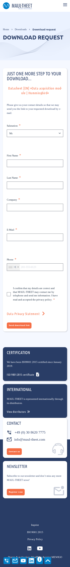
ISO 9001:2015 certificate (20, 374)
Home (6, 29)
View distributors (16, 411)
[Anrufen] (7, 560)
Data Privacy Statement (23, 313)
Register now (16, 492)
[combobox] (13, 267)
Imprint (35, 525)
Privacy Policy (35, 539)
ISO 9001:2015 (35, 532)
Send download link (19, 325)
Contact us (14, 451)
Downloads (21, 29)
